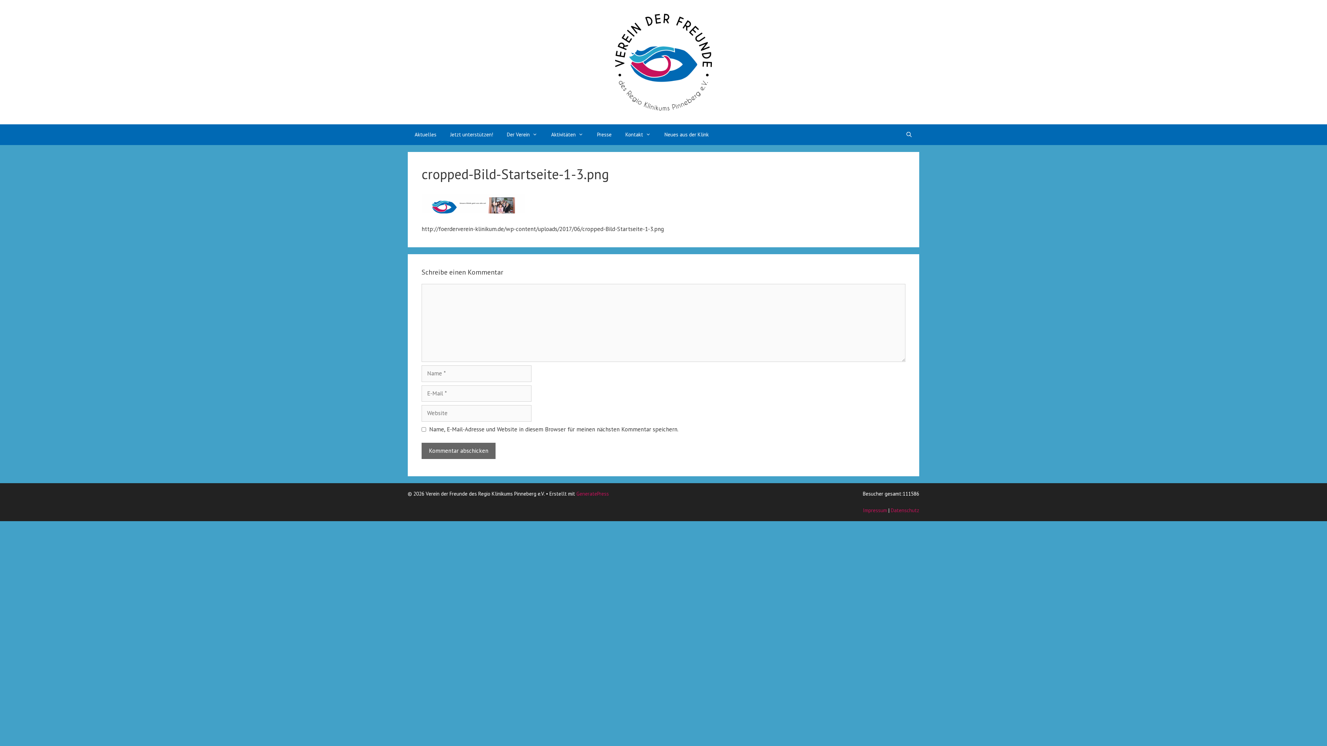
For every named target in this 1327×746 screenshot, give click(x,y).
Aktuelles (425, 134)
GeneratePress (592, 493)
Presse (604, 134)
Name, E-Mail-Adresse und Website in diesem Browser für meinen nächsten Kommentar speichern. (553, 429)
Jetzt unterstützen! (471, 134)
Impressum (875, 510)
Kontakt (634, 134)
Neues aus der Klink (687, 134)
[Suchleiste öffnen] (909, 134)
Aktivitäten (563, 134)
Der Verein (518, 134)
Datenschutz (905, 510)
